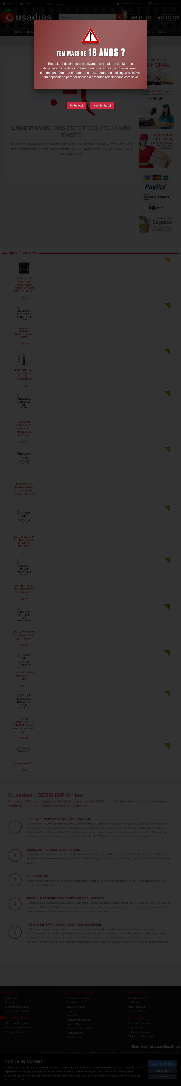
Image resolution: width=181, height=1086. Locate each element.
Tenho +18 (76, 105)
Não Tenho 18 (102, 105)
